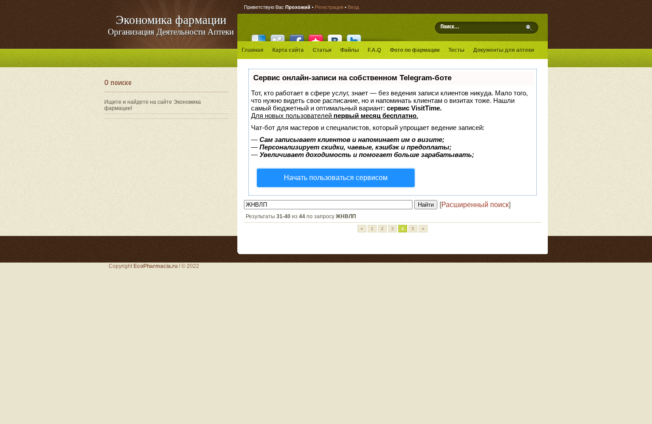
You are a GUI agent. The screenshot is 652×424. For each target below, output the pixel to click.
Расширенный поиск (475, 204)
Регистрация (329, 7)
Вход (353, 7)
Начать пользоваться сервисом (336, 177)
